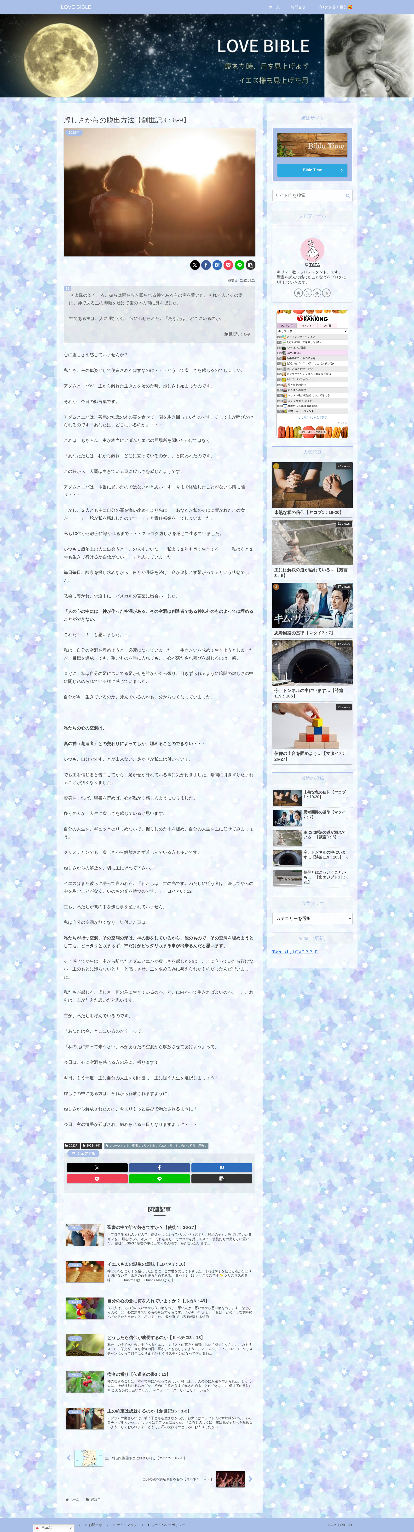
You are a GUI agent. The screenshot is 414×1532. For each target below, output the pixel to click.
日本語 (46, 1528)
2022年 (74, 1145)
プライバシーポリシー (168, 1525)
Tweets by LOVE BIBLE (295, 951)
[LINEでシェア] (239, 265)
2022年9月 (93, 1145)
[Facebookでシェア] (206, 265)
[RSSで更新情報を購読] (326, 292)
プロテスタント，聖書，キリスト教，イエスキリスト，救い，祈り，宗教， (158, 1145)
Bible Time (312, 170)
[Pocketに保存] (228, 265)
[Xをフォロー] (308, 292)
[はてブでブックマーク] (217, 265)
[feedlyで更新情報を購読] (317, 292)
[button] (250, 265)
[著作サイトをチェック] (298, 292)
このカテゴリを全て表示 (312, 417)
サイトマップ (127, 1525)
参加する (342, 422)
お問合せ (95, 1525)
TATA (314, 264)
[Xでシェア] (195, 265)
